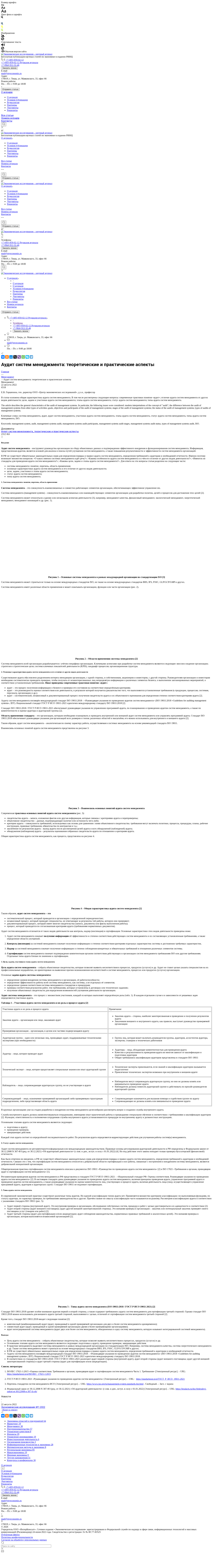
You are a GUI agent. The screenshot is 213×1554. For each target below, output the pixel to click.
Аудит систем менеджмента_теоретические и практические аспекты (40, 431)
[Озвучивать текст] (3, 45)
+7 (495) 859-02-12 (15, 60)
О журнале (7, 92)
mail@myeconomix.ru (11, 73)
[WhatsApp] (23, 357)
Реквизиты (12, 110)
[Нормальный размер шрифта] (3, 8)
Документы (12, 107)
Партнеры (12, 105)
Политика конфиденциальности (17, 1537)
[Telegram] (31, 357)
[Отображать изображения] (2, 36)
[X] (15, 357)
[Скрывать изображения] (2, 39)
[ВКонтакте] (3, 357)
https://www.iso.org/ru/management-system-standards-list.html (115, 1384)
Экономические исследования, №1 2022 (23, 1407)
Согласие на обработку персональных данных (24, 1540)
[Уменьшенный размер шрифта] (2, 5)
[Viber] (19, 357)
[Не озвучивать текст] (2, 49)
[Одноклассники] (7, 357)
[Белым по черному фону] (2, 21)
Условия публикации (17, 100)
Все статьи (7, 115)
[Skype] (27, 357)
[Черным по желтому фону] (2, 27)
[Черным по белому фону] (2, 17)
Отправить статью (10, 89)
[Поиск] (3, 124)
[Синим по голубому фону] (2, 24)
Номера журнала (10, 118)
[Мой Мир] (11, 357)
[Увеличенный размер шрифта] (3, 12)
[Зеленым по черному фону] (2, 30)
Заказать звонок (9, 68)
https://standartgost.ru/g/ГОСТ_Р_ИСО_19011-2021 (160, 1379)
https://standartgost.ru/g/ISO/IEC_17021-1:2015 (29, 1374)
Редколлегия (13, 102)
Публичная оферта (10, 1534)
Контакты (6, 121)
